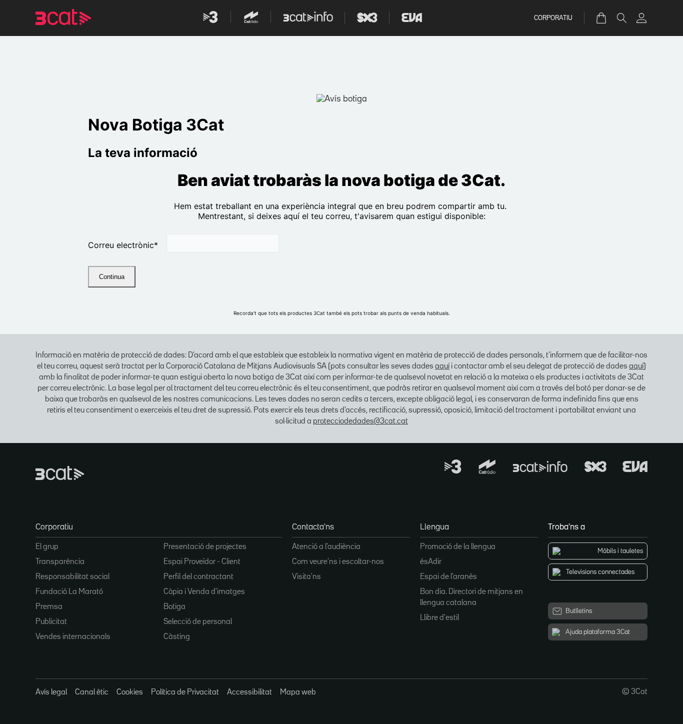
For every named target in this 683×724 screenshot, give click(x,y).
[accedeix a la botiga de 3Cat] (602, 18)
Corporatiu (553, 18)
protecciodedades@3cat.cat (360, 421)
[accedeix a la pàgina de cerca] (622, 18)
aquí (442, 366)
